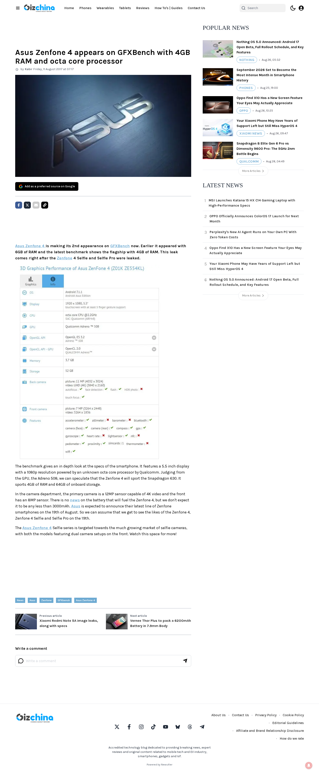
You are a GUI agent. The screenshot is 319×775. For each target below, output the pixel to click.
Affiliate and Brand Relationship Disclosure (270, 731)
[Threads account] (189, 726)
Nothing (246, 60)
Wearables (105, 8)
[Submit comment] (185, 661)
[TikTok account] (153, 726)
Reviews (142, 8)
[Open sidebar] (17, 8)
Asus (75, 506)
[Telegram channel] (202, 726)
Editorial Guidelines (288, 723)
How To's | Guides (169, 8)
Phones (85, 8)
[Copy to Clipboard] (44, 205)
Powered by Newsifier (159, 764)
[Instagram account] (141, 726)
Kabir (28, 69)
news (75, 500)
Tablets (125, 8)
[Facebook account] (129, 726)
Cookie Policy (293, 715)
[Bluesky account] (177, 726)
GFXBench (120, 246)
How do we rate (292, 738)
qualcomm (249, 161)
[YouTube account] (165, 726)
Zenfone (64, 258)
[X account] (117, 726)
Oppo (243, 111)
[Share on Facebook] (18, 205)
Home (69, 8)
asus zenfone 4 (85, 600)
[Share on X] (27, 205)
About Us (218, 715)
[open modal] (301, 8)
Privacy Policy (265, 715)
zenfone (46, 600)
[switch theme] (293, 8)
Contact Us (196, 8)
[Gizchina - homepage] (39, 8)
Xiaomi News (250, 133)
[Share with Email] (36, 205)
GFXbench (64, 600)
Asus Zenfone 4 (30, 246)
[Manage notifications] (308, 765)
